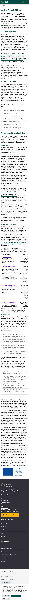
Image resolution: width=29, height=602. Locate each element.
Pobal (2, 551)
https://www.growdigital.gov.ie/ (9, 195)
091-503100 (7, 506)
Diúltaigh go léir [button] (6, 598)
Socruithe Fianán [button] (6, 595)
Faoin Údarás (4, 558)
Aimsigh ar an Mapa (10, 514)
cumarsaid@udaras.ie (12, 511)
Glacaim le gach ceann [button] (16, 595)
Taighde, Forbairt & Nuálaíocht (9, 302)
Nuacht (3, 561)
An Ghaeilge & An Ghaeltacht (8, 554)
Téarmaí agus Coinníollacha (8, 571)
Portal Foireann (6, 582)
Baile (4, 6)
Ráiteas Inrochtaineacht (7, 579)
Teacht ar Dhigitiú (7, 257)
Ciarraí (3, 533)
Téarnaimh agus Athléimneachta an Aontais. (12, 59)
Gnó (2, 545)
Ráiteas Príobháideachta (7, 576)
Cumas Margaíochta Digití (8, 275)
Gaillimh (3, 530)
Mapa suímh (4, 574)
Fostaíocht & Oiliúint (6, 548)
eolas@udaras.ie (12, 509)
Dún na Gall (4, 523)
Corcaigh (3, 536)
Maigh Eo (3, 526)
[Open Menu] (27, 2)
